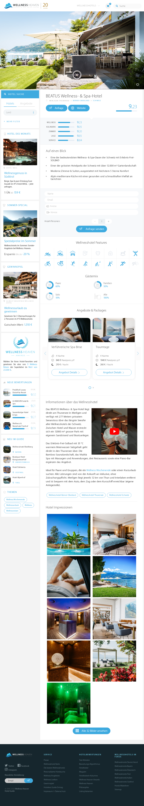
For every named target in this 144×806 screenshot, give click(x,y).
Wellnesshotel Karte (52, 764)
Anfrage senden (94, 229)
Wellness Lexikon (51, 779)
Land (8, 112)
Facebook (25, 766)
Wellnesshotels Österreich (125, 770)
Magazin (82, 772)
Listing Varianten (86, 791)
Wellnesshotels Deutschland (126, 762)
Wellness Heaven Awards (89, 779)
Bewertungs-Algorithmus (89, 764)
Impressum (48, 791)
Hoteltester (83, 768)
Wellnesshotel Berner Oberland (62, 495)
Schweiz (97, 101)
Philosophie (84, 787)
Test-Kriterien (84, 760)
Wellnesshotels (87, 5)
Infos (11, 84)
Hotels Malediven (122, 785)
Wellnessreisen (12, 511)
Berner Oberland (81, 101)
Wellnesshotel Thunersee (93, 495)
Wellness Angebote (52, 776)
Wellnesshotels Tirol (122, 774)
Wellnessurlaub (12, 505)
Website (81, 108)
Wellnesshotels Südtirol (124, 782)
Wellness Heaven (86, 783)
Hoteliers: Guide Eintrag (53, 787)
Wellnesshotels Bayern (124, 766)
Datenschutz (60, 791)
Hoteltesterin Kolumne (88, 776)
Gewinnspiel (49, 783)
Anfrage (59, 108)
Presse (46, 760)
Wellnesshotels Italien (123, 778)
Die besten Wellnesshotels (54, 768)
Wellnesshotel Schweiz (119, 495)
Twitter (11, 766)
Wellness (28, 505)
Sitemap (118, 789)
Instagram (12, 770)
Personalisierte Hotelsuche (54, 772)
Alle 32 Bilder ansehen (94, 730)
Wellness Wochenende (98, 470)
